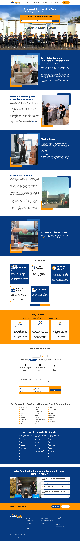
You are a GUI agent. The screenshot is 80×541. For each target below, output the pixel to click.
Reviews (27, 525)
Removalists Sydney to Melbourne (54, 451)
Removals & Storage (45, 521)
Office (45, 356)
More (58, 2)
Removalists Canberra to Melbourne (26, 454)
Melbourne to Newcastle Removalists (26, 448)
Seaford (22, 421)
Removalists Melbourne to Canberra (26, 439)
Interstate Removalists (35, 2)
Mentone (23, 417)
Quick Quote (28, 528)
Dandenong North (39, 411)
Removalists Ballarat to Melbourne (40, 457)
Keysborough (52, 415)
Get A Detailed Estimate (55, 390)
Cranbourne (37, 409)
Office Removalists (44, 2)
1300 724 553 (66, 2)
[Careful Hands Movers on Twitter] (61, 526)
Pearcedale (23, 419)
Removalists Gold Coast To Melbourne (26, 457)
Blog (26, 521)
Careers (27, 526)
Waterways (23, 423)
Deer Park (51, 411)
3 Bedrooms (33, 359)
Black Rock (37, 407)
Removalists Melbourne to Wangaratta (54, 442)
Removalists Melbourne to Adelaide (40, 436)
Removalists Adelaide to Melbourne (40, 454)
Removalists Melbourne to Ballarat (54, 439)
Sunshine (37, 421)
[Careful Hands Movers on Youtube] (63, 526)
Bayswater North (24, 407)
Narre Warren (38, 417)
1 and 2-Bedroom (24, 359)
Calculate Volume (45, 304)
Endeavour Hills (52, 413)
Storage (54, 2)
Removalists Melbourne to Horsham (26, 445)
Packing (50, 2)
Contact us (45, 237)
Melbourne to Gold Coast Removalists (40, 439)
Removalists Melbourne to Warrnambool (54, 445)
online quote (45, 159)
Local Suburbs (28, 523)
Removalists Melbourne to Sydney (26, 436)
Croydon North (24, 411)
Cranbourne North (53, 409)
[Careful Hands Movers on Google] (59, 526)
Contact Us (27, 517)
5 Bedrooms (48, 359)
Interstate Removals (39, 459)
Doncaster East (38, 413)
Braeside (51, 407)
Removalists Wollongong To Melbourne (26, 460)
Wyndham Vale (38, 423)
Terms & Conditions (29, 520)
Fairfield (22, 415)
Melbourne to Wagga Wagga (53, 448)
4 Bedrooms (40, 359)
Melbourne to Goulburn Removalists (40, 448)
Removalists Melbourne (40, 419)
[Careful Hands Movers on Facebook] (57, 526)
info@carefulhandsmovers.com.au (63, 521)
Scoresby (51, 419)
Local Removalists (25, 2)
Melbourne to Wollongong (26, 450)
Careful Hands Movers (16, 534)
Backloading (43, 523)
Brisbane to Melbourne (54, 453)
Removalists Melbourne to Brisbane (54, 436)
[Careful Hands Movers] (15, 2)
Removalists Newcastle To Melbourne (54, 457)
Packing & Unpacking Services (47, 520)
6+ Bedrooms (56, 359)
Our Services (43, 525)
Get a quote (55, 20)
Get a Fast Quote (35, 304)
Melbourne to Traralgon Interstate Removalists (40, 451)
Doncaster (23, 413)
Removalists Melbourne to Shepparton (40, 442)
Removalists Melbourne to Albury (26, 442)
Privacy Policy (28, 518)
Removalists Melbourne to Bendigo (40, 445)
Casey (22, 409)
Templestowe (52, 421)
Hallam (36, 415)
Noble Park (51, 417)
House (37, 356)
